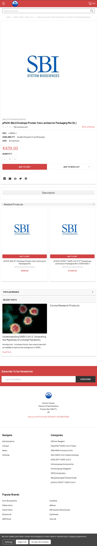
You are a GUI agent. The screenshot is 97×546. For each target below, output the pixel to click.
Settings (9, 542)
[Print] (15, 178)
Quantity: (7, 153)
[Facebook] (4, 178)
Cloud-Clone (7, 510)
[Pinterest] (26, 178)
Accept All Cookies (40, 542)
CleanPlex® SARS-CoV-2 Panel (63, 446)
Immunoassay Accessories (62, 464)
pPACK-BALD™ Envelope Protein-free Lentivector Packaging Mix (24, 262)
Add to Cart (25, 256)
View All (53, 519)
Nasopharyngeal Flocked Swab (64, 477)
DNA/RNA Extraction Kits (62, 450)
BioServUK (6, 514)
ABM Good (6, 519)
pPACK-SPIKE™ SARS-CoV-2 (63, 482)
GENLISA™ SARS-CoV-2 (61, 459)
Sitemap (5, 455)
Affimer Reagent (58, 441)
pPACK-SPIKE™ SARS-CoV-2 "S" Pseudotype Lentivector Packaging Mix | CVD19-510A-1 (72, 262)
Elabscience (7, 505)
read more (6, 352)
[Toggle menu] (3, 3)
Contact (5, 446)
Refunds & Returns (60, 532)
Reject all (22, 542)
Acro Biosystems (9, 500)
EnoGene (53, 500)
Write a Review (88, 127)
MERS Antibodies (58, 473)
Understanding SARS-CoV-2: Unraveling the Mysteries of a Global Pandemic (24, 338)
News (4, 450)
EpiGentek (54, 514)
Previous (90, 204)
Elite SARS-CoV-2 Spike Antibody (65, 455)
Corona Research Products (64, 305)
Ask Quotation (8, 441)
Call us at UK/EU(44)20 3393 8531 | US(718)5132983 (48, 416)
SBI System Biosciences (60, 510)
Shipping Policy (36, 532)
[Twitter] (20, 178)
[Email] (10, 178)
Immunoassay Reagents (61, 468)
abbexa (53, 505)
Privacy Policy (84, 532)
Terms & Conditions (13, 532)
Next (93, 204)
